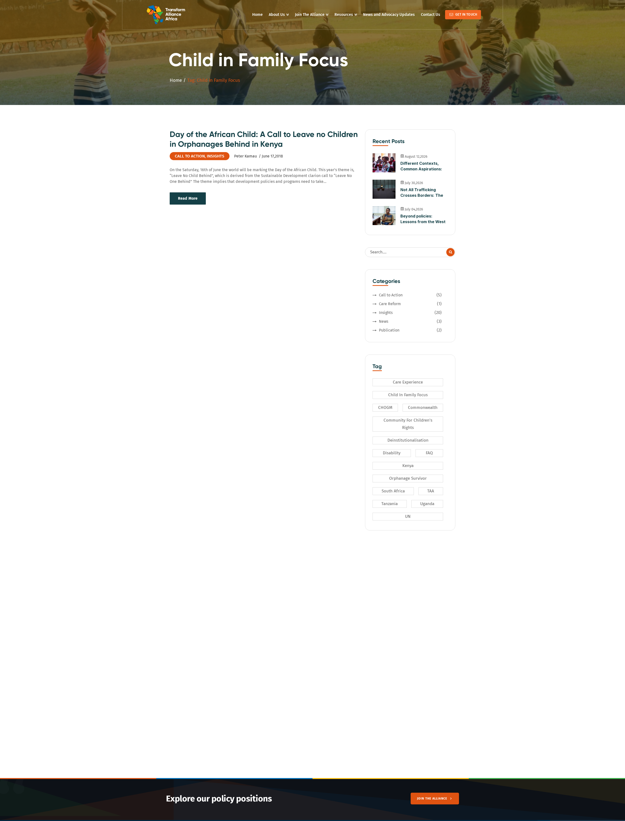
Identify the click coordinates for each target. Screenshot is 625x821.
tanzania (389, 503)
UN (408, 516)
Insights (215, 156)
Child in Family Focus (408, 394)
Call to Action (190, 156)
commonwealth (423, 407)
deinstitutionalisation (407, 440)
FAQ (429, 453)
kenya (408, 465)
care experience (408, 382)
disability (391, 453)
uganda (427, 503)
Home (176, 80)
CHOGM (385, 407)
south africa (393, 491)
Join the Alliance (432, 798)
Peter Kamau (245, 156)
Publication (410, 330)
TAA (430, 491)
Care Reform (410, 303)
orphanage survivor (408, 478)
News (410, 321)
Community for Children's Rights (408, 424)
